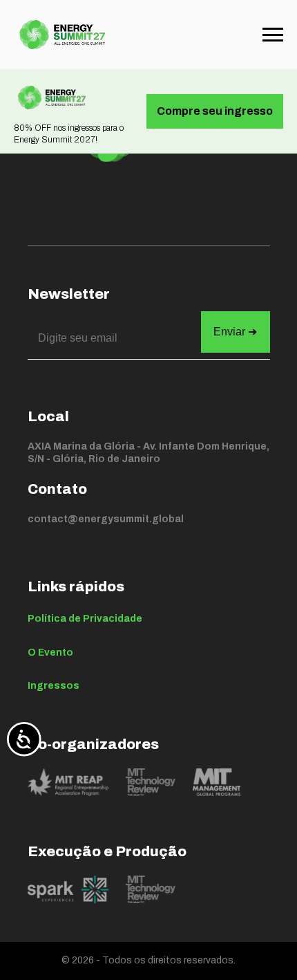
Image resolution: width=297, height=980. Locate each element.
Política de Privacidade (85, 618)
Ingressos (53, 686)
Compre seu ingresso (215, 111)
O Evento (50, 652)
